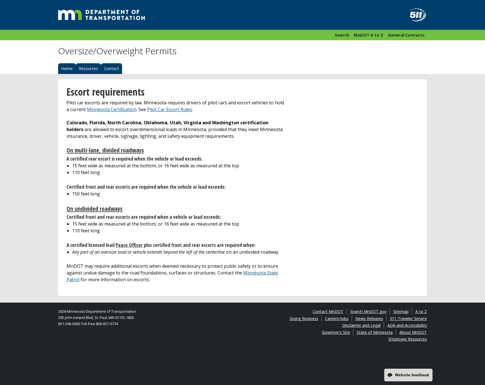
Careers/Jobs (337, 318)
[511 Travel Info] (414, 15)
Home (67, 68)
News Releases (369, 318)
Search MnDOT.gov (368, 311)
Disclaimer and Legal (361, 325)
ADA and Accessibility (407, 325)
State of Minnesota (375, 332)
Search (342, 35)
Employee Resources (407, 339)
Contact (111, 68)
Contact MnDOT (328, 311)
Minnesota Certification (111, 109)
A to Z (421, 311)
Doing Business (304, 318)
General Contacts (406, 35)
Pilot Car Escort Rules (169, 109)
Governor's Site (336, 332)
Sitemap (401, 311)
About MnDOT (413, 332)
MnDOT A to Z (368, 35)
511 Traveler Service (408, 318)
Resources (88, 68)
